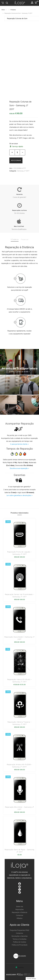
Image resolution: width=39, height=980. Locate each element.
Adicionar (16, 160)
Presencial (24, 239)
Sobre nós (19, 906)
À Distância (15, 239)
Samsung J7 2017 (23, 171)
